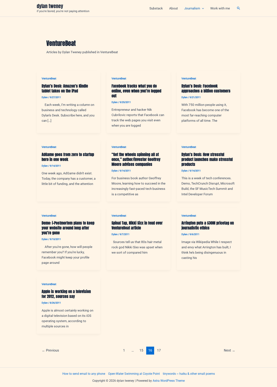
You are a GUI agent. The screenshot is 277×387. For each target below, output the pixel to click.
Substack (156, 8)
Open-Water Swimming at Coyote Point (134, 373)
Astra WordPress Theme (169, 380)
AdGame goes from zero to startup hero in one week (68, 157)
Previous (50, 350)
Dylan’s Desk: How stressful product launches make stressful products (207, 159)
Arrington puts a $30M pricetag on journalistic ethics (207, 225)
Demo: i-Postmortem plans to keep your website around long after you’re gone (68, 228)
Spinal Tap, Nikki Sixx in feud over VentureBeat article (137, 225)
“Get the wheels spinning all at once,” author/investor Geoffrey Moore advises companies (136, 159)
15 (141, 350)
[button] (202, 8)
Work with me (220, 8)
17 (159, 350)
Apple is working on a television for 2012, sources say (66, 294)
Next (229, 350)
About (173, 8)
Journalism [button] (192, 8)
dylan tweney (50, 6)
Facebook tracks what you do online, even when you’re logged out (136, 91)
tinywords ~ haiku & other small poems (189, 373)
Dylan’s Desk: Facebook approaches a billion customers (205, 88)
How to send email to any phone (83, 373)
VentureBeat (49, 78)
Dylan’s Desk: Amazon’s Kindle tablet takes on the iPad (65, 88)
